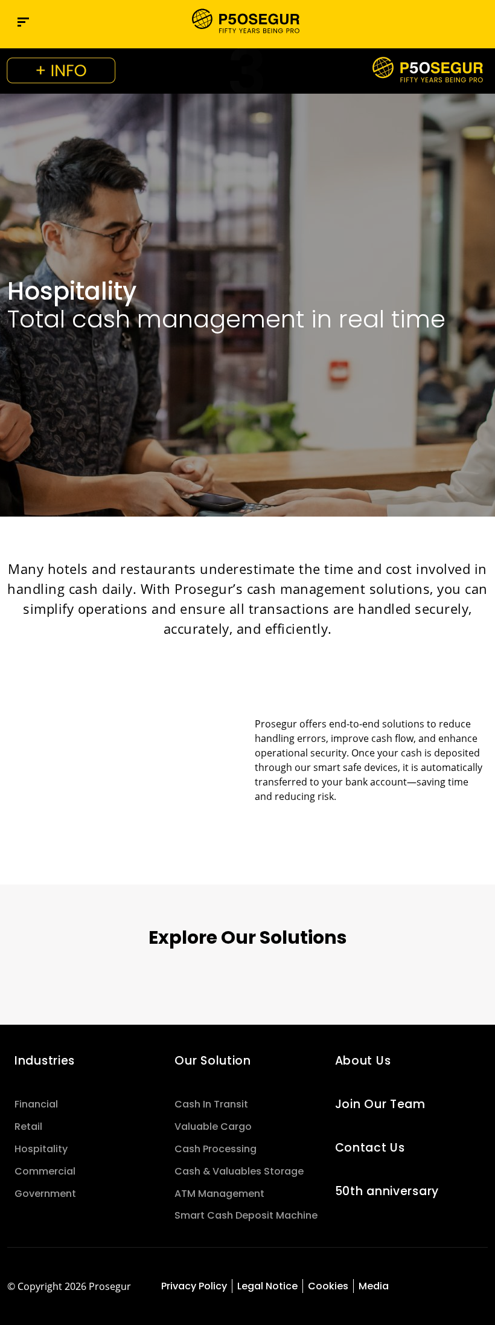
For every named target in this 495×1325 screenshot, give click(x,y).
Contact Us (370, 1148)
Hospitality (41, 1149)
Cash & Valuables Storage (239, 1171)
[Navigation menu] (23, 22)
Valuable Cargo (213, 1126)
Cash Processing (215, 1149)
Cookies (328, 1286)
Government (45, 1194)
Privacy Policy (194, 1286)
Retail (28, 1126)
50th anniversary (387, 1191)
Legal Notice (267, 1286)
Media (374, 1286)
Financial (36, 1104)
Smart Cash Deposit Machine (246, 1215)
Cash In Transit (211, 1104)
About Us (363, 1061)
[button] (479, 22)
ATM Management (219, 1194)
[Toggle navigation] (454, 22)
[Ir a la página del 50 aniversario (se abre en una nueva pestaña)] (247, 71)
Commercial (44, 1171)
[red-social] (426, 1287)
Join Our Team (380, 1104)
